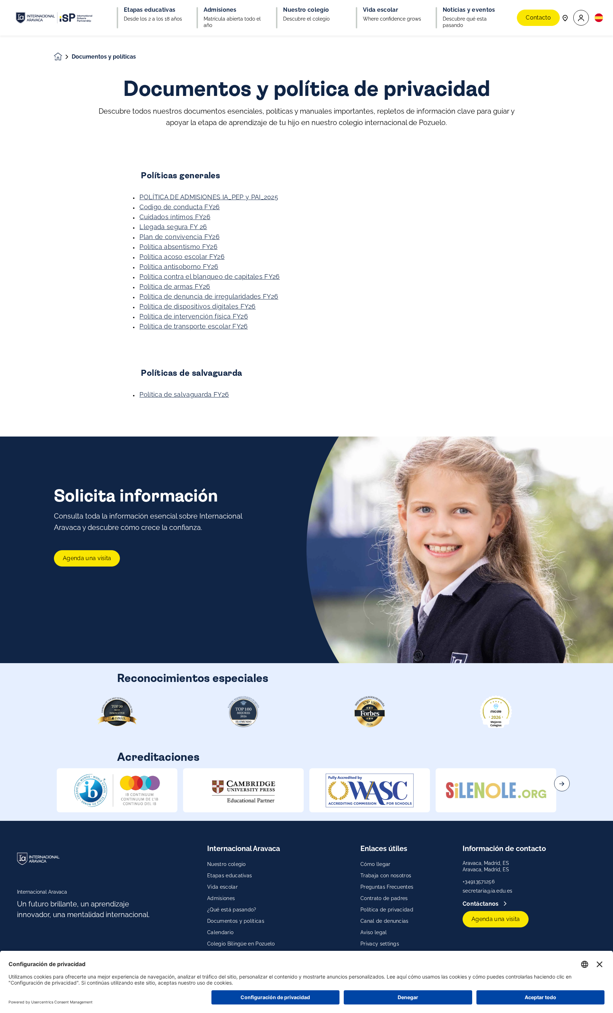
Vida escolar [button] (380, 10)
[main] (306, 524)
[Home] (53, 17)
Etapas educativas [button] (149, 10)
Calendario (220, 932)
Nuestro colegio (226, 864)
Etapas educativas (229, 875)
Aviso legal (373, 932)
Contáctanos (481, 903)
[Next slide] (562, 783)
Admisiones (221, 898)
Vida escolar (222, 887)
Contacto (538, 17)
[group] (117, 790)
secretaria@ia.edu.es (487, 891)
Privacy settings (379, 944)
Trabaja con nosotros (385, 875)
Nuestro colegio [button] (306, 10)
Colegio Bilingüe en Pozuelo (241, 944)
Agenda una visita (87, 558)
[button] (581, 18)
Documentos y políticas (235, 921)
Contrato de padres (384, 898)
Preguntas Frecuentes (386, 887)
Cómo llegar (375, 864)
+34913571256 (479, 881)
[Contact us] (565, 17)
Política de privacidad (386, 909)
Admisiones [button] (220, 10)
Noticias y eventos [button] (469, 10)
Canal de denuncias (384, 921)
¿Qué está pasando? (231, 909)
